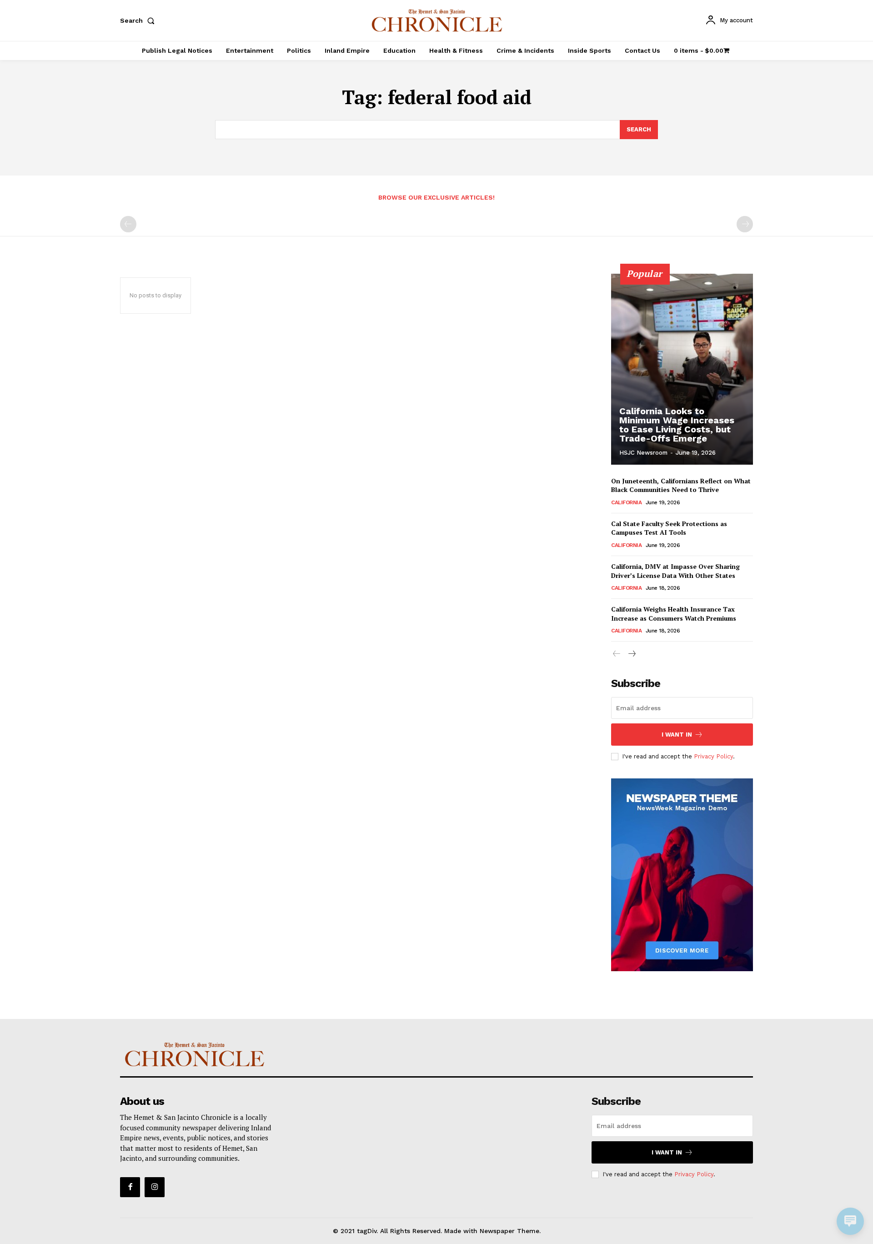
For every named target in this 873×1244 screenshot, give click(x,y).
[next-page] (631, 654)
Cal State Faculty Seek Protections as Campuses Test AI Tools (669, 528)
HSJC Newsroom (643, 452)
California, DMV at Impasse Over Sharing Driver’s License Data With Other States (675, 571)
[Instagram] (155, 1187)
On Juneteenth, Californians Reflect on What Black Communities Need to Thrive (681, 485)
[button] (139, 20)
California (626, 502)
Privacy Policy (713, 756)
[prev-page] (128, 224)
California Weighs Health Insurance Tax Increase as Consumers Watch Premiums (673, 613)
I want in (677, 734)
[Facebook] (130, 1187)
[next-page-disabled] (745, 224)
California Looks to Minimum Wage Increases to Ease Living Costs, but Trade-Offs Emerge (676, 425)
